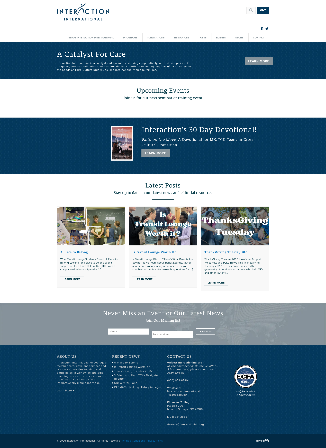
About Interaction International (91, 37)
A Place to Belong (74, 252)
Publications (156, 37)
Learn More (258, 61)
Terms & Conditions (133, 440)
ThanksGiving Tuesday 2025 (226, 252)
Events (221, 37)
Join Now (206, 331)
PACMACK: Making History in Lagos (137, 387)
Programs (130, 37)
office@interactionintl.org (184, 362)
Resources (181, 37)
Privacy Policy (155, 440)
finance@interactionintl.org (185, 424)
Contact (259, 37)
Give (263, 10)
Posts (203, 37)
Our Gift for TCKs (125, 383)
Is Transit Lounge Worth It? (154, 252)
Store (239, 37)
